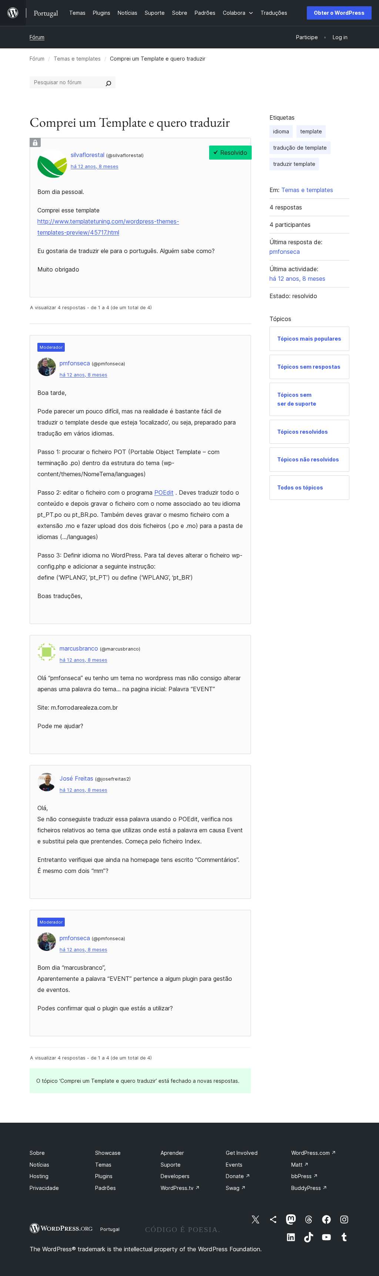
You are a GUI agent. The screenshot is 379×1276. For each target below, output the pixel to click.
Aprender (172, 1153)
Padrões (105, 1188)
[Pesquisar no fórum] (108, 82)
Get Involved (242, 1153)
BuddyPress (309, 1188)
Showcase (108, 1153)
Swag (236, 1188)
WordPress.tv (180, 1188)
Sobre (37, 1153)
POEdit (164, 492)
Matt (300, 1164)
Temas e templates (77, 58)
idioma (281, 131)
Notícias (39, 1164)
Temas (103, 1164)
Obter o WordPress (339, 13)
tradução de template (300, 147)
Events (234, 1164)
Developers (175, 1176)
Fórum (37, 37)
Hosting (39, 1176)
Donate (238, 1176)
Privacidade (44, 1188)
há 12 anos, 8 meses (94, 166)
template (311, 131)
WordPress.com (313, 1153)
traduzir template (294, 164)
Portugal (110, 1229)
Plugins (104, 1176)
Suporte (171, 1164)
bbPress (304, 1176)
